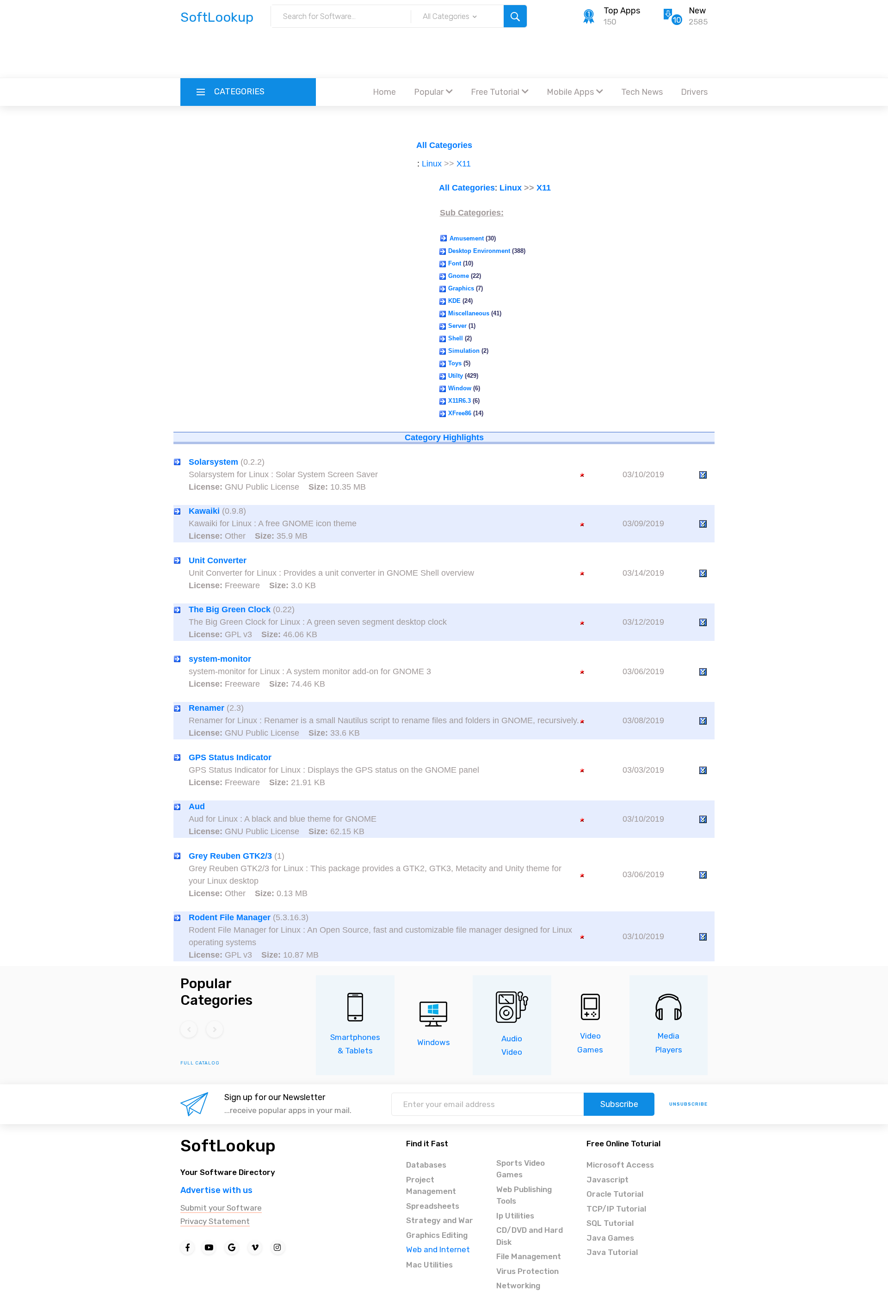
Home (384, 92)
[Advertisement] (444, 53)
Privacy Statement (215, 1221)
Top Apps (622, 11)
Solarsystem (213, 462)
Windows (433, 1042)
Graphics (461, 288)
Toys (455, 363)
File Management (528, 1256)
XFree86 (459, 413)
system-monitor (220, 659)
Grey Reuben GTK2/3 (230, 856)
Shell (455, 338)
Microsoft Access (620, 1164)
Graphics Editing (437, 1235)
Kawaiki (204, 511)
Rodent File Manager (230, 917)
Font (454, 263)
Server (457, 325)
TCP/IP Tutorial (616, 1208)
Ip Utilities (515, 1215)
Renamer (206, 708)
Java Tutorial (612, 1252)
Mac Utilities (429, 1264)
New (697, 11)
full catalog (200, 1063)
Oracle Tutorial (614, 1194)
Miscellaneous (468, 313)
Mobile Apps (570, 92)
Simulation (464, 350)
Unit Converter (218, 560)
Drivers (694, 92)
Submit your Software (221, 1207)
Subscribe (619, 1104)
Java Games (610, 1237)
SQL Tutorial (610, 1223)
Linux (432, 163)
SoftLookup (228, 1146)
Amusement (467, 238)
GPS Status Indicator (230, 757)
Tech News (642, 92)
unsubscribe (688, 1104)
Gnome (458, 275)
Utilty (455, 375)
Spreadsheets (432, 1206)
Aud (197, 806)
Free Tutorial (495, 92)
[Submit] (515, 16)
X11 (463, 163)
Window (459, 388)
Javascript (607, 1179)
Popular (429, 92)
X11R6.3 (459, 400)
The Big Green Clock (230, 609)
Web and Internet (438, 1249)
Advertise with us (216, 1190)
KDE (454, 300)
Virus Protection (527, 1271)
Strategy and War (439, 1220)
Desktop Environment (479, 250)
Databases (426, 1164)
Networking (518, 1285)
